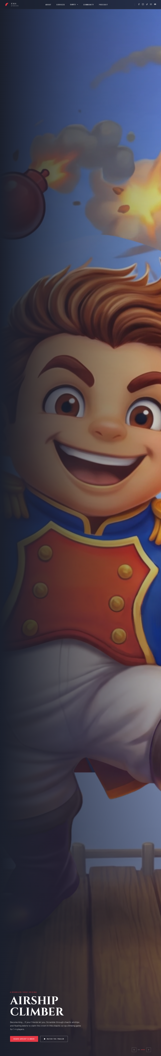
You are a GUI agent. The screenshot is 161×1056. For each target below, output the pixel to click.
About (48, 5)
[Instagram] (143, 4)
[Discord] (155, 4)
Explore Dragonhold (23, 1039)
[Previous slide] (134, 1049)
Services (60, 5)
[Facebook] (139, 4)
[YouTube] (151, 4)
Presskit (103, 5)
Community (88, 5)
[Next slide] (148, 1049)
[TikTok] (147, 4)
